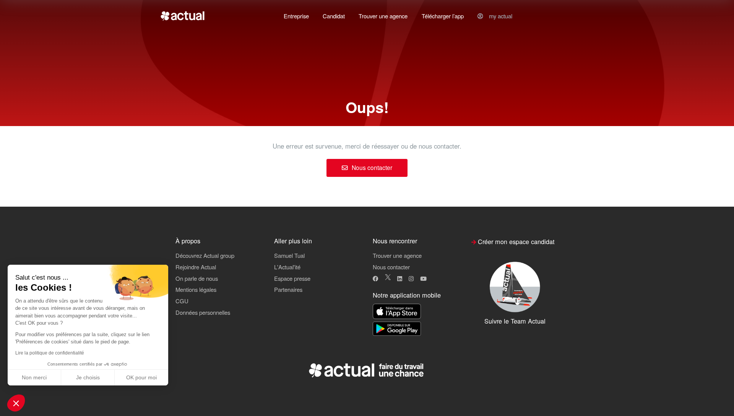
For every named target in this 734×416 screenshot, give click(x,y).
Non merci (34, 377)
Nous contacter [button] (391, 267)
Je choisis (88, 377)
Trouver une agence (383, 16)
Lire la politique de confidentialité (49, 353)
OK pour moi (141, 377)
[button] (16, 403)
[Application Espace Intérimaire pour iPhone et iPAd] (397, 312)
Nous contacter (371, 167)
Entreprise (296, 16)
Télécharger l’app (443, 16)
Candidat (334, 16)
